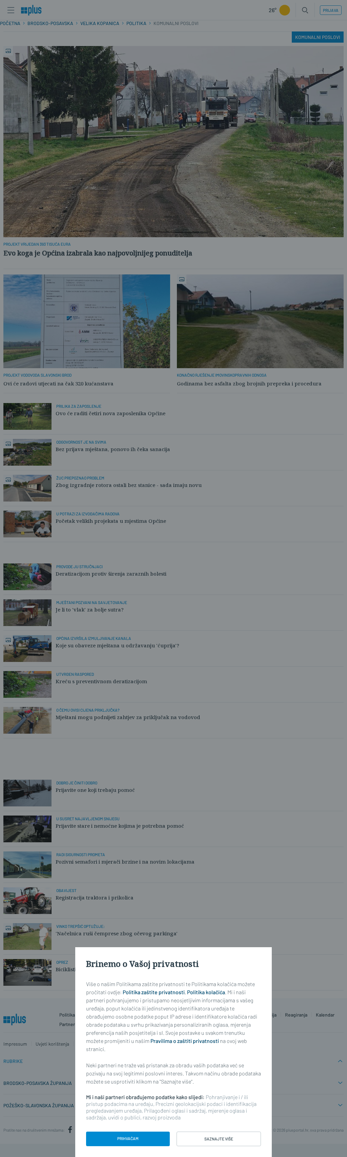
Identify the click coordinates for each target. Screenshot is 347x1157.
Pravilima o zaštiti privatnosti (184, 1041)
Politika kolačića (206, 992)
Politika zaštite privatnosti (154, 992)
